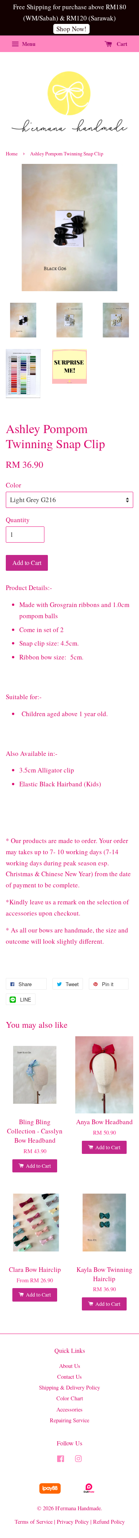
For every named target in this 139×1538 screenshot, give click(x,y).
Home (12, 153)
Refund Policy (109, 1521)
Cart (121, 44)
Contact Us (69, 1376)
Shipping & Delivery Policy (69, 1387)
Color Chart (69, 1398)
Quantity (18, 519)
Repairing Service (69, 1420)
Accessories (69, 1409)
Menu (28, 44)
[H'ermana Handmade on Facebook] (60, 1460)
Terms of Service (34, 1521)
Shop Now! (71, 28)
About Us (69, 1365)
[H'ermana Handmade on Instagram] (78, 1460)
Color (13, 485)
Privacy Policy (73, 1521)
